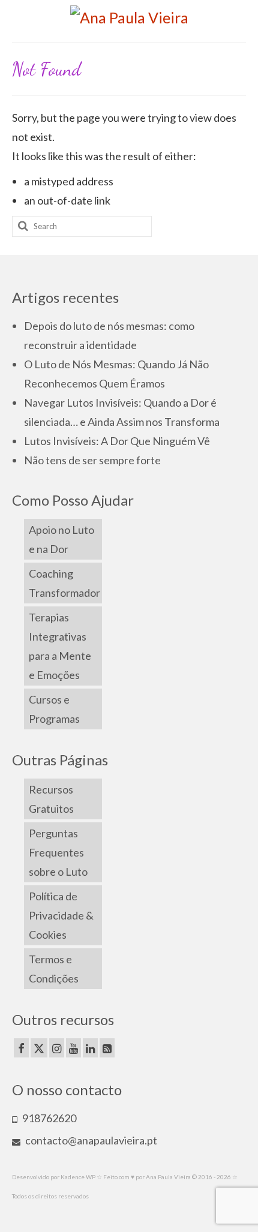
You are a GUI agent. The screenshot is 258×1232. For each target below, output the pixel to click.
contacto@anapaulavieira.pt (90, 1140)
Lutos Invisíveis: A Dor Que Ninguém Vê (117, 440)
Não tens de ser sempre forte (92, 460)
